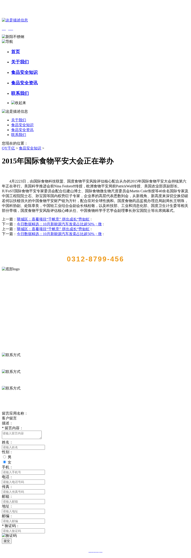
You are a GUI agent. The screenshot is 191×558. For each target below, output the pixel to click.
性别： (7, 452)
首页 (15, 51)
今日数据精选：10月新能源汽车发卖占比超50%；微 (59, 224)
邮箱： (7, 496)
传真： (7, 487)
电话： (7, 477)
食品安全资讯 (24, 82)
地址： (7, 506)
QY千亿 (8, 148)
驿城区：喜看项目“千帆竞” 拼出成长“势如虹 (53, 219)
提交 (7, 541)
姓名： (7, 442)
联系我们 (20, 93)
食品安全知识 (24, 72)
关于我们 (20, 61)
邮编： (7, 516)
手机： (7, 467)
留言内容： (12, 428)
